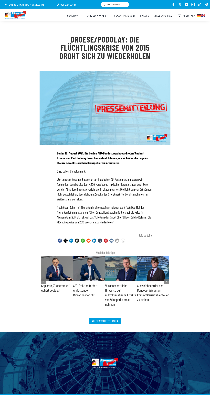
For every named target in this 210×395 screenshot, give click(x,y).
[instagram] (193, 4)
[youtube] (186, 4)
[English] (203, 15)
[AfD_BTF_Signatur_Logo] (15, 13)
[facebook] (173, 4)
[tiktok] (199, 4)
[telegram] (206, 4)
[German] (199, 15)
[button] (60, 241)
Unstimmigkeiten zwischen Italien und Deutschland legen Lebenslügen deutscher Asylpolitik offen (87, 294)
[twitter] (180, 4)
